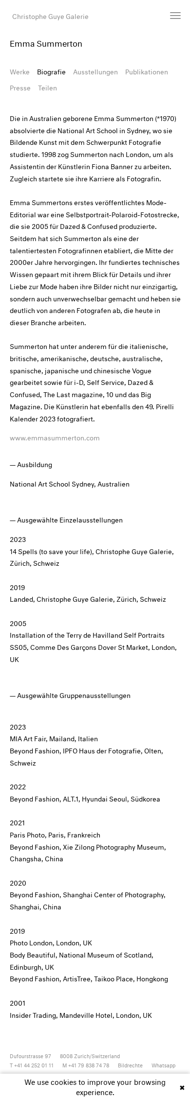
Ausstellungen (95, 71)
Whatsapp (163, 1065)
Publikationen (146, 71)
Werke (20, 71)
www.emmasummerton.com (55, 437)
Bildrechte (130, 1065)
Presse (20, 87)
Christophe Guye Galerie (50, 15)
